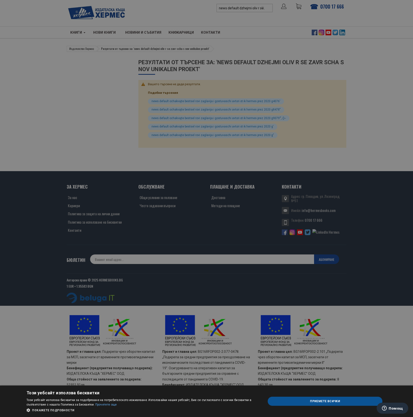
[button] (143, 410)
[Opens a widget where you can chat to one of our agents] (392, 409)
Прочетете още (106, 404)
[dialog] (206, 401)
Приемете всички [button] (325, 401)
